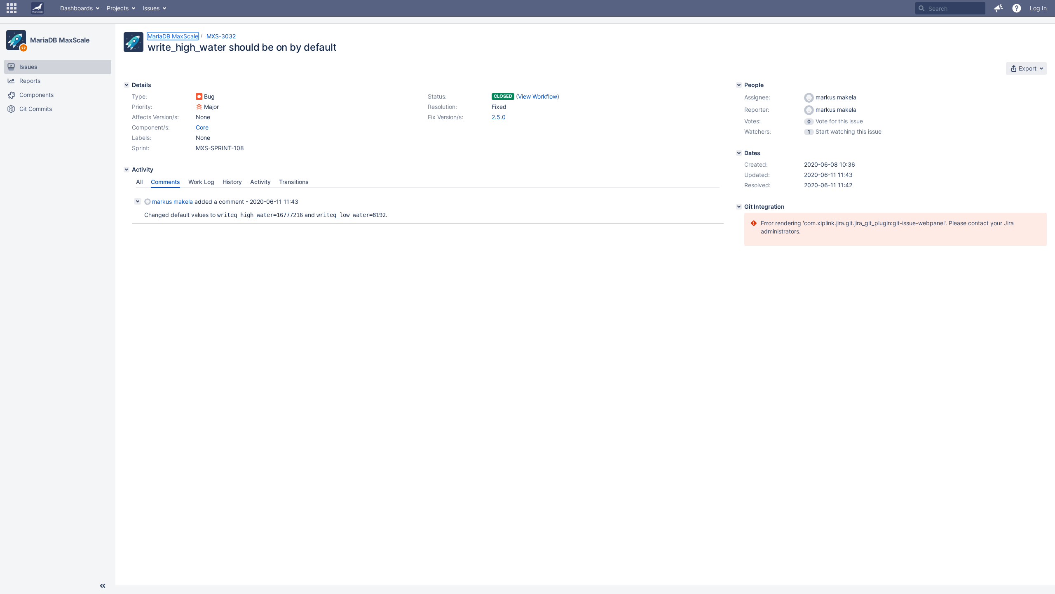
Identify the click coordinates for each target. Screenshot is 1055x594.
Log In (1038, 8)
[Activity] (126, 169)
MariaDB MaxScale (59, 40)
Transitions (294, 181)
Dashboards (76, 8)
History (232, 181)
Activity (260, 181)
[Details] (126, 85)
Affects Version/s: (155, 116)
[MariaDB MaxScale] (16, 40)
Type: (139, 96)
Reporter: (756, 109)
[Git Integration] (739, 207)
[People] (739, 85)
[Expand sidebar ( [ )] (102, 586)
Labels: (141, 137)
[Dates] (739, 153)
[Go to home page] (37, 8)
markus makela (172, 201)
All (139, 181)
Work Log (201, 181)
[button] (11, 8)
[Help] (1017, 8)
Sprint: (141, 147)
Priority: (142, 106)
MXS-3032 (221, 36)
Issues (151, 8)
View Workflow (537, 96)
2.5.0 (499, 116)
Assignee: (757, 97)
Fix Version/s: (445, 116)
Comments (165, 181)
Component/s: (151, 127)
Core (202, 127)
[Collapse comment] (137, 201)
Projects (118, 8)
